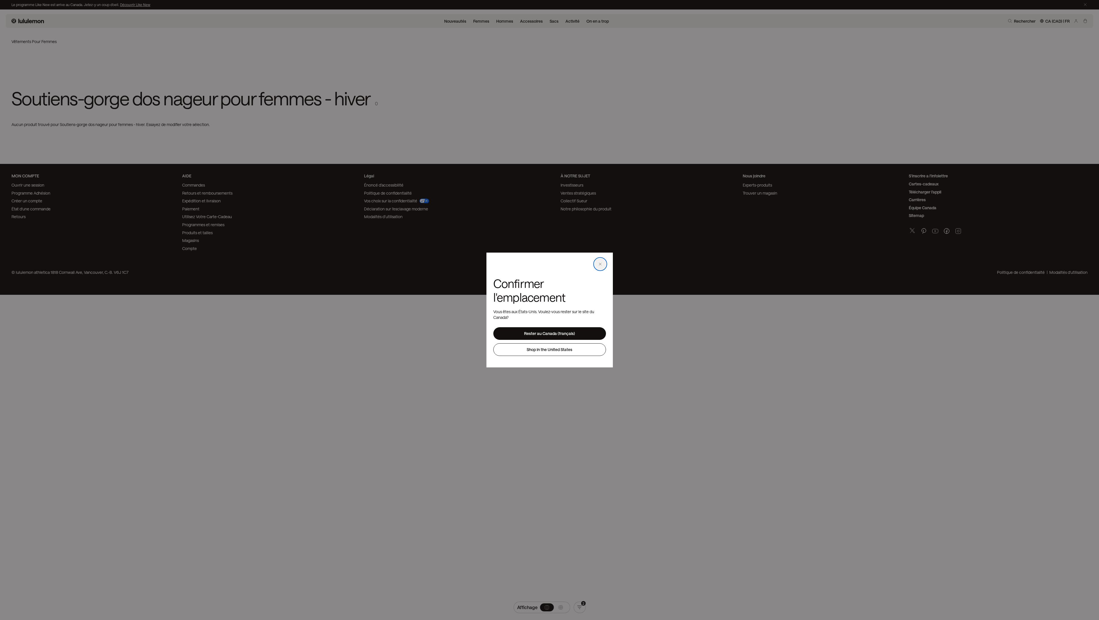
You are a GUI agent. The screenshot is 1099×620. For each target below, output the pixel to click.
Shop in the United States (549, 349)
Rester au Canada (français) (549, 333)
